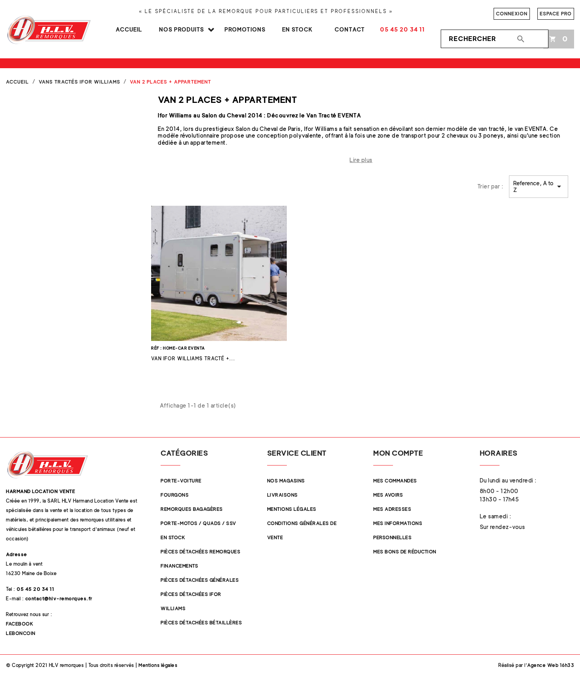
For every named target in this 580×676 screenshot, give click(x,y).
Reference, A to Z (538, 187)
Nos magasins (286, 481)
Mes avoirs (388, 495)
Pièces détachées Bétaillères (201, 623)
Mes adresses (392, 509)
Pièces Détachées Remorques (200, 552)
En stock (297, 29)
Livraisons (282, 495)
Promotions (245, 29)
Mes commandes (395, 481)
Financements (179, 566)
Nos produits (181, 29)
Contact (350, 29)
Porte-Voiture (181, 481)
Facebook (19, 624)
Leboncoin (21, 633)
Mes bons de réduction (404, 552)
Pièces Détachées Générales (200, 580)
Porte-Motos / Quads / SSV (198, 523)
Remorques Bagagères (192, 509)
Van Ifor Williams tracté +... (193, 358)
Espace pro (556, 14)
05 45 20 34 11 (402, 29)
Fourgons (175, 495)
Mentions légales (291, 509)
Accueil (129, 29)
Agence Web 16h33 (550, 665)
